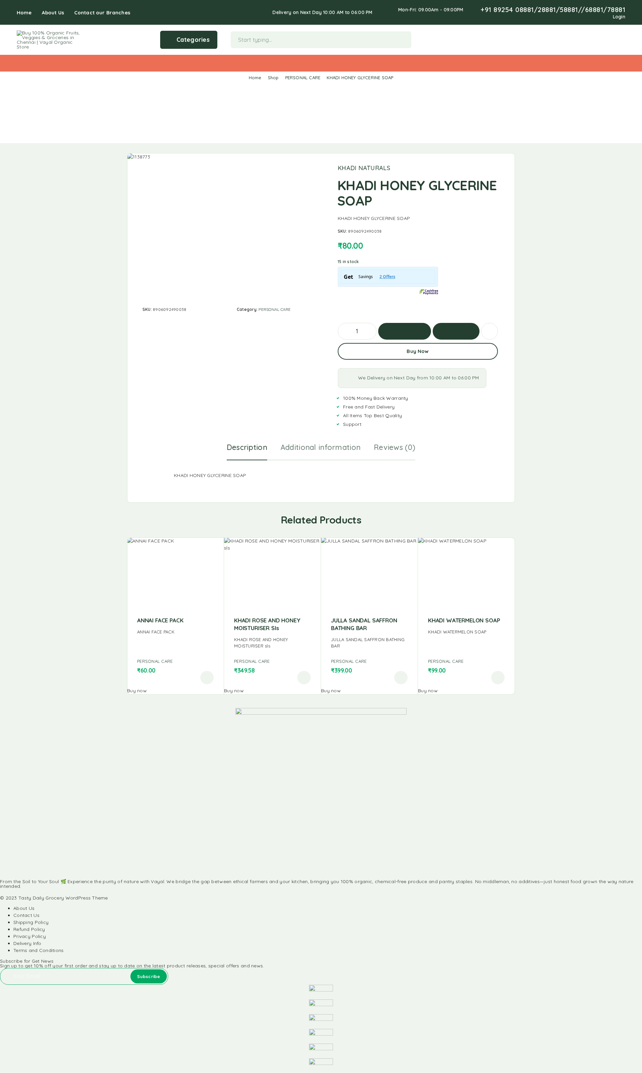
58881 (569, 10)
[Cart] (622, 39)
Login (619, 17)
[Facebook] (555, 17)
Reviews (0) (394, 447)
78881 (616, 10)
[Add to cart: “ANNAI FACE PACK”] (207, 677)
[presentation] (175, 632)
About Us (53, 12)
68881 (594, 10)
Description (247, 447)
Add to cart (404, 331)
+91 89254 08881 (507, 10)
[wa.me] (596, 16)
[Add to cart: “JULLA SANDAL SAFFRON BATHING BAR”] (401, 677)
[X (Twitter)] (17, 892)
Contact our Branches (102, 12)
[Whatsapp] (576, 17)
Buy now (456, 331)
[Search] (591, 39)
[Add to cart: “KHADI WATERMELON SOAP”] (498, 677)
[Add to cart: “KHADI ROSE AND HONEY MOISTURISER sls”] (304, 677)
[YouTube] (587, 17)
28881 (547, 10)
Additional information (320, 447)
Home (24, 12)
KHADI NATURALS (364, 168)
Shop (273, 77)
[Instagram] (565, 17)
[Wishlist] (612, 39)
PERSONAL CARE (303, 77)
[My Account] (602, 39)
